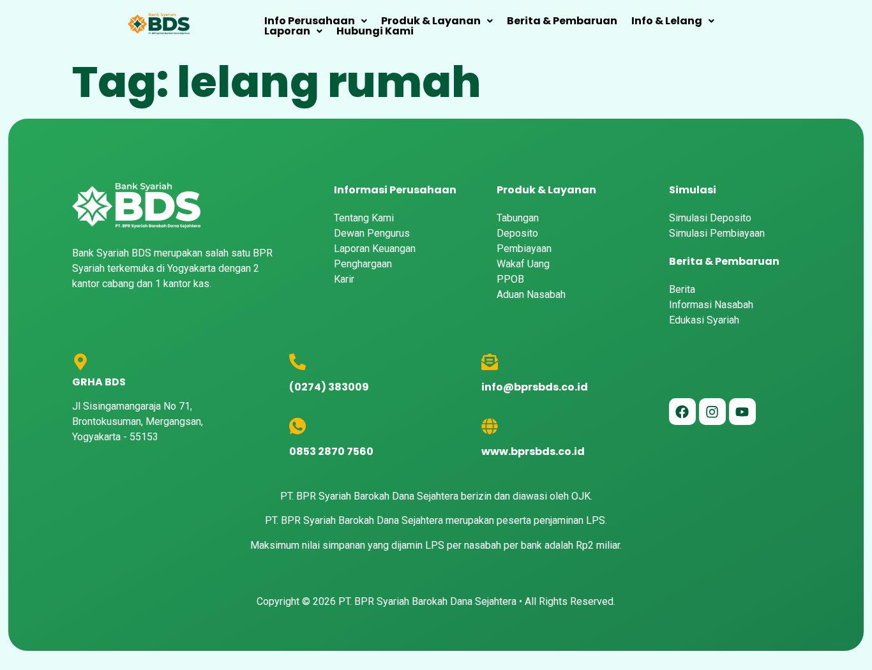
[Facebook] (682, 411)
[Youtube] (742, 411)
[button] (315, 21)
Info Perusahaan (309, 21)
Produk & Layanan (431, 21)
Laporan (287, 31)
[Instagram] (712, 411)
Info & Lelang (666, 21)
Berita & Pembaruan (562, 21)
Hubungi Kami (375, 31)
